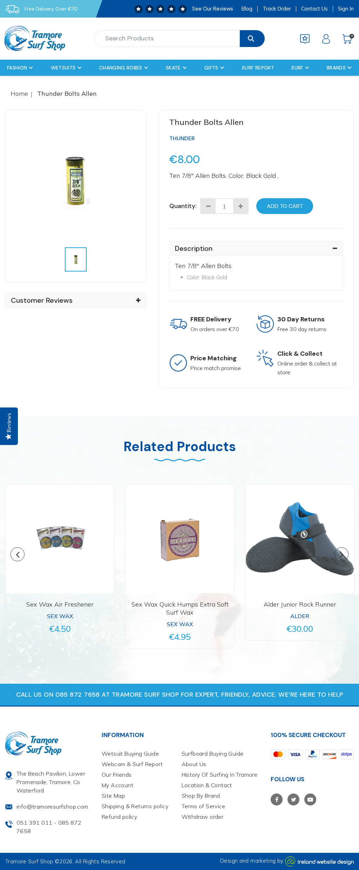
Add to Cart (285, 206)
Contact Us (314, 9)
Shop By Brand (201, 795)
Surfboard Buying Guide (213, 753)
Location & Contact (207, 785)
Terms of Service (203, 806)
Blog (246, 9)
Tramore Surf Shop (29, 861)
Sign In (346, 9)
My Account (117, 785)
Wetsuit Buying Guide (130, 753)
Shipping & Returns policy (135, 806)
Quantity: (183, 206)
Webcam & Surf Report (132, 764)
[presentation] (76, 259)
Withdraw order (203, 816)
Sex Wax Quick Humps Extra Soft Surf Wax (180, 608)
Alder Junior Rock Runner (300, 604)
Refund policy (119, 816)
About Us (194, 764)
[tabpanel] (76, 180)
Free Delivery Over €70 (51, 9)
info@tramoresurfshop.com (52, 806)
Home (19, 93)
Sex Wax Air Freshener (60, 604)
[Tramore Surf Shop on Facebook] (277, 799)
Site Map (113, 795)
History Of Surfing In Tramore (220, 774)
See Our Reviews (212, 8)
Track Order (277, 9)
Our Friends (116, 774)
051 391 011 (34, 822)
